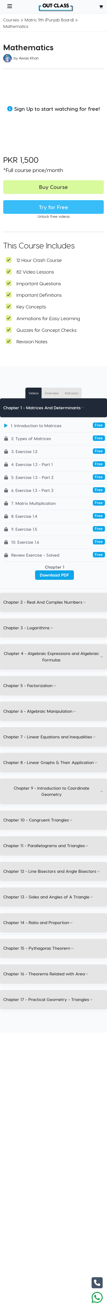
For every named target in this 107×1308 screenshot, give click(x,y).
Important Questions (38, 283)
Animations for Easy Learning (48, 318)
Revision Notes (32, 341)
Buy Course (53, 187)
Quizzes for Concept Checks (46, 330)
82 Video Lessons (35, 272)
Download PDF (54, 574)
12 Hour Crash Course (39, 260)
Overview (51, 393)
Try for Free (53, 207)
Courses (11, 19)
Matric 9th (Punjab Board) (49, 19)
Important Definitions (39, 295)
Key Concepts (31, 306)
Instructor (72, 393)
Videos (34, 393)
